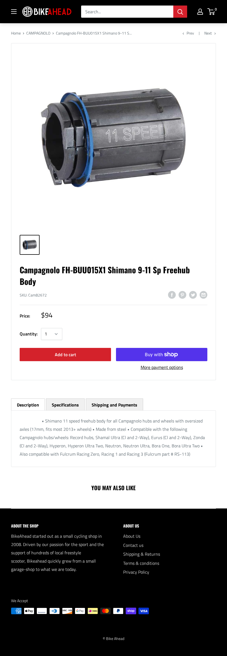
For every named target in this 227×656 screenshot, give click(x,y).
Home (16, 33)
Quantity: (29, 333)
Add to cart (65, 354)
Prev (190, 33)
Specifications (65, 405)
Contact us (133, 545)
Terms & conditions (141, 563)
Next (208, 33)
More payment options (162, 367)
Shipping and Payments (114, 405)
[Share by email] (203, 294)
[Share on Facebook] (172, 294)
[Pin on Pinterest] (182, 294)
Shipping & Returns (141, 554)
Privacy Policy (136, 572)
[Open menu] (14, 11)
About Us (131, 536)
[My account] (200, 12)
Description (28, 405)
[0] (211, 11)
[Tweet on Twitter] (193, 294)
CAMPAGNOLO (38, 33)
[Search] (180, 12)
